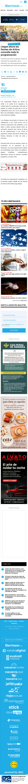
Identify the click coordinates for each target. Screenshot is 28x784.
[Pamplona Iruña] (14, 750)
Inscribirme (14, 330)
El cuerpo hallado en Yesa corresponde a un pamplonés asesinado (12, 614)
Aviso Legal (8, 626)
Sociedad (21, 10)
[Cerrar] (27, 775)
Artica (16, 10)
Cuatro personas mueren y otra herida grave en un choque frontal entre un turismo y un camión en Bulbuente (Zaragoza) (13, 571)
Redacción (4, 88)
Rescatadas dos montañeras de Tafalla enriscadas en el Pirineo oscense (13, 608)
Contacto (21, 621)
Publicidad (14, 623)
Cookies (14, 626)
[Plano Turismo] (14, 738)
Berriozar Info (14, 44)
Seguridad (20, 626)
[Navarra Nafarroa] (14, 755)
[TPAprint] (14, 744)
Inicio (5, 621)
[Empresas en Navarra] (14, 720)
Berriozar (3, 10)
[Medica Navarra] (14, 726)
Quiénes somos (13, 621)
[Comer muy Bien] (14, 732)
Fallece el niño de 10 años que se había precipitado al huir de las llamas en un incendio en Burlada (13, 584)
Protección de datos (14, 628)
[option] (14, 6)
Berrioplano (10, 10)
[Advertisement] (14, 534)
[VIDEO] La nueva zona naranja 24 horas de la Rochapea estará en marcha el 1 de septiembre (13, 602)
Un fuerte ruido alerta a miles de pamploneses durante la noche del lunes (13, 578)
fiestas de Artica (10, 76)
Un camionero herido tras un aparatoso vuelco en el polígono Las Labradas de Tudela (14, 590)
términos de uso (13, 324)
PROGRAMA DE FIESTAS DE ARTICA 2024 (15, 193)
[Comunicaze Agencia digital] (14, 633)
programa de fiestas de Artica (9, 78)
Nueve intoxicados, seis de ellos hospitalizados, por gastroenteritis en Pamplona (14, 596)
